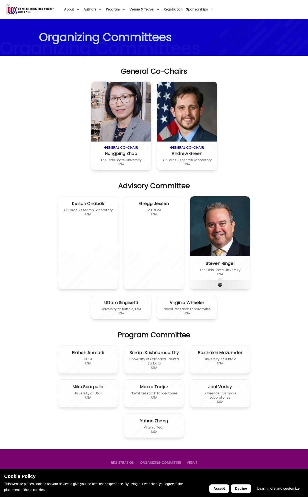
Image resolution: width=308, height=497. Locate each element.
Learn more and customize (278, 488)
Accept (219, 488)
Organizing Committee (160, 462)
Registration (173, 9)
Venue (192, 462)
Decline (241, 488)
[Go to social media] (220, 284)
